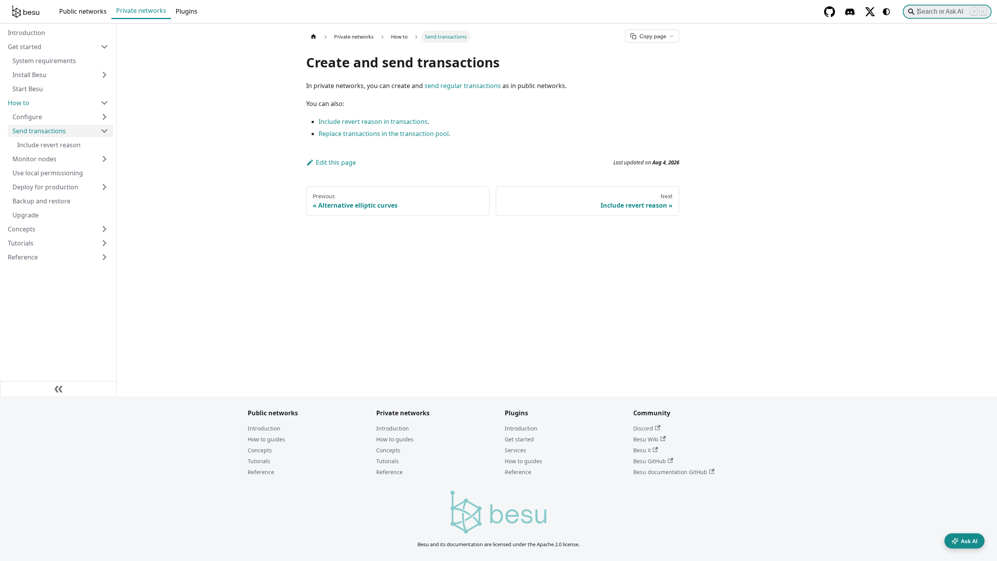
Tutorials (259, 461)
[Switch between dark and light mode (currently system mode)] (886, 11)
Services (515, 450)
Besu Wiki (646, 439)
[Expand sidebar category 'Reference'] (104, 257)
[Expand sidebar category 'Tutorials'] (104, 243)
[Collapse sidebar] (58, 389)
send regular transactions (463, 85)
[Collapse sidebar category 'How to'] (104, 103)
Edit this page (336, 162)
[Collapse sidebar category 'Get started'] (104, 47)
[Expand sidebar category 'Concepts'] (104, 229)
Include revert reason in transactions (373, 121)
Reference (261, 472)
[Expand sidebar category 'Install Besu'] (104, 75)
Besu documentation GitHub (670, 472)
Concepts (260, 450)
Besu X (642, 450)
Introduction (264, 428)
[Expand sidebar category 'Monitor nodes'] (104, 159)
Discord (643, 428)
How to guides (266, 439)
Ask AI (969, 541)
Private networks (141, 10)
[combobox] (947, 11)
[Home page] (313, 37)
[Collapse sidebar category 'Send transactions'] (104, 131)
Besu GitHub (649, 461)
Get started (519, 439)
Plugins (186, 11)
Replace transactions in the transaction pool (384, 133)
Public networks (83, 11)
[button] (60, 117)
